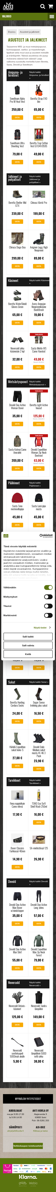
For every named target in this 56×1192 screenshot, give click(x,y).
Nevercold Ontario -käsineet (17, 1007)
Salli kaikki (28, 636)
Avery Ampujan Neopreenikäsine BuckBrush (39, 307)
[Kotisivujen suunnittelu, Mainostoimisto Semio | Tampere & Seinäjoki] (23, 1185)
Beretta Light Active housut (39, 406)
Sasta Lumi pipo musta (39, 507)
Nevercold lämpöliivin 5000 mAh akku (38, 1053)
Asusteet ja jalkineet (29, 32)
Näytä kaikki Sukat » (38, 682)
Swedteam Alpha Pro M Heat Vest (17, 100)
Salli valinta (28, 645)
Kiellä (28, 654)
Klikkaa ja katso (40, 1131)
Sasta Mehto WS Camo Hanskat (38, 349)
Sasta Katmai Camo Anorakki (17, 451)
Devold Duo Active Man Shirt (17, 950)
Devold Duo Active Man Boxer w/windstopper (17, 908)
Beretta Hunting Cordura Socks (17, 703)
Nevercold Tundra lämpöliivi (39, 1007)
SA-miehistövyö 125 (39, 848)
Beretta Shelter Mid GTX (17, 204)
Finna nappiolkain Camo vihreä (17, 804)
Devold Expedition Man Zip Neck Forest (39, 952)
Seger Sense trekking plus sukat (38, 703)
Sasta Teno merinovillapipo (17, 507)
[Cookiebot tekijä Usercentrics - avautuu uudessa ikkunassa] (40, 536)
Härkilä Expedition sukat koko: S (17, 748)
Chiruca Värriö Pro (39, 202)
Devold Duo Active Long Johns (38, 906)
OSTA (17, 117)
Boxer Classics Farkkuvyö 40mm (17, 849)
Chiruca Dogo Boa (17, 247)
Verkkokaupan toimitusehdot (28, 1146)
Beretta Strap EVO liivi (38, 100)
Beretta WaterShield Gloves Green (17, 305)
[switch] (48, 596)
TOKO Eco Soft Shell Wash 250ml (38, 804)
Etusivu (11, 32)
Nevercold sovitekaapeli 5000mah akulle (17, 1053)
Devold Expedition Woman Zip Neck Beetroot (39, 452)
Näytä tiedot (40, 627)
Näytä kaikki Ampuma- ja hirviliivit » (39, 75)
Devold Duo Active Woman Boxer (17, 406)
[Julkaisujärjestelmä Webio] (32, 1185)
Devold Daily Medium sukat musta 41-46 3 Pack (39, 751)
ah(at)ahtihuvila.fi (15, 1131)
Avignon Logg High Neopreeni (39, 248)
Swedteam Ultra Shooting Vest (17, 144)
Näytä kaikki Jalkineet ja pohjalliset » (35, 179)
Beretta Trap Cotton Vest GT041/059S (39, 144)
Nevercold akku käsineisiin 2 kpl (17, 349)
